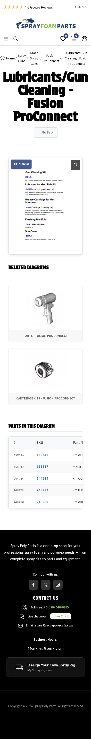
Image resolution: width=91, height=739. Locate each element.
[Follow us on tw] (45, 585)
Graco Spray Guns (34, 58)
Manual (24, 164)
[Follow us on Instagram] (58, 585)
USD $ (79, 7)
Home (10, 58)
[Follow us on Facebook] (33, 585)
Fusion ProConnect (50, 58)
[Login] (84, 39)
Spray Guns (22, 58)
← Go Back (45, 132)
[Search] (16, 39)
